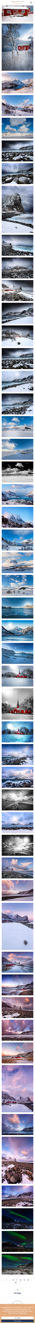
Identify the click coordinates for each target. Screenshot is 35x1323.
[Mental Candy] (17, 926)
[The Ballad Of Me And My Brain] (17, 1052)
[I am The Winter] (17, 540)
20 (28, 1280)
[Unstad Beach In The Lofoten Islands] (17, 381)
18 (20, 1280)
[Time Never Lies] (17, 754)
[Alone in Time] (17, 890)
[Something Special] (17, 335)
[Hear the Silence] (17, 1196)
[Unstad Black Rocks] (17, 267)
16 (13, 1280)
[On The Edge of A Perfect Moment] (17, 471)
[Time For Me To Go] (17, 1160)
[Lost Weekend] (17, 799)
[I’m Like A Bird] (17, 82)
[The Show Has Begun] (17, 449)
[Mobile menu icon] (31, 2)
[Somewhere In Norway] (17, 585)
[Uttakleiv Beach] (17, 608)
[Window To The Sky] (17, 1007)
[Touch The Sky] (17, 562)
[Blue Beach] (17, 653)
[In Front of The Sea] (17, 290)
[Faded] (17, 173)
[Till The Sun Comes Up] (17, 867)
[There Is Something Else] (17, 47)
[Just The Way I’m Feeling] (17, 494)
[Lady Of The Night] (17, 1218)
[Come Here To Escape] (17, 245)
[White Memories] (17, 128)
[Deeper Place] (17, 1124)
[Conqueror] (17, 209)
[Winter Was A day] (17, 313)
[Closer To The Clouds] (17, 517)
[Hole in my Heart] (17, 731)
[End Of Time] (17, 150)
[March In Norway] (17, 426)
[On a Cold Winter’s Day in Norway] (17, 777)
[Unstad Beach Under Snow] (17, 403)
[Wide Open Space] (17, 105)
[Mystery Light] (17, 1264)
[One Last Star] (17, 1241)
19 (24, 1280)
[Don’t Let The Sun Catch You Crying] (17, 822)
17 (17, 1280)
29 (15, 1282)
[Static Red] (17, 11)
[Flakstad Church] (17, 676)
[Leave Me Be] (17, 630)
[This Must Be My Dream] (17, 1030)
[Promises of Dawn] (17, 984)
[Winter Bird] (17, 845)
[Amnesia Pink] (17, 1088)
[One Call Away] (17, 704)
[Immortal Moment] (17, 962)
